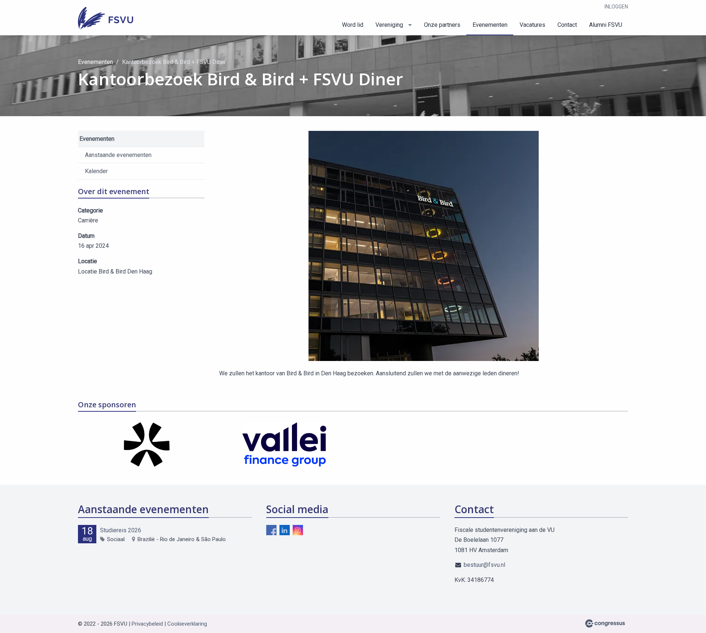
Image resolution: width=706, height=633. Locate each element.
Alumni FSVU (605, 24)
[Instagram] (298, 530)
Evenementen (490, 24)
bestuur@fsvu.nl (484, 564)
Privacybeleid (147, 624)
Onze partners (442, 24)
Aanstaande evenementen (118, 154)
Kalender (96, 171)
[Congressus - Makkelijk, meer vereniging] (605, 623)
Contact (567, 24)
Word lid (352, 24)
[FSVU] (105, 18)
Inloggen (616, 7)
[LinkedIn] (284, 530)
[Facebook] (271, 530)
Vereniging (389, 24)
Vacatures (532, 24)
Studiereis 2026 (120, 530)
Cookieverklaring (187, 624)
